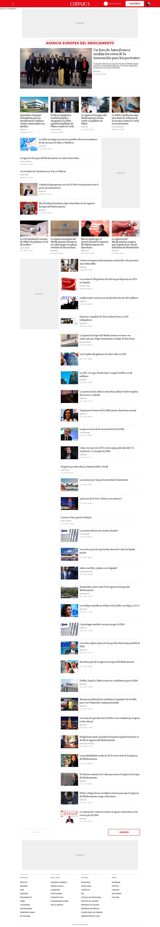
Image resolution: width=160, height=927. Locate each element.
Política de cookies (89, 901)
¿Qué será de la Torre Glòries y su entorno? (101, 498)
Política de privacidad (91, 897)
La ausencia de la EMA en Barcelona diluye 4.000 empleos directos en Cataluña (109, 393)
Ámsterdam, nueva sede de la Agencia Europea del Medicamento (105, 589)
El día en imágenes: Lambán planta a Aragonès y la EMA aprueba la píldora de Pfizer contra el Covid (62, 121)
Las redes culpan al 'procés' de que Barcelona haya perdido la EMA (110, 645)
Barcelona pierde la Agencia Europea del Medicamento (107, 662)
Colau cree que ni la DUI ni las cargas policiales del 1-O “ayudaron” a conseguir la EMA (107, 450)
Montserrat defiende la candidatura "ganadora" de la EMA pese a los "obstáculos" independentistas (108, 701)
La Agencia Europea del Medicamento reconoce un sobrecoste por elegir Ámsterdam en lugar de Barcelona (107, 337)
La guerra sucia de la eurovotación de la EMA (102, 429)
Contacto (85, 890)
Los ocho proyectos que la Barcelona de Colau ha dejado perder (107, 551)
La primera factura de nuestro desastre (99, 530)
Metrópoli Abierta (59, 882)
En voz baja (25, 916)
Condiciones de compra (91, 912)
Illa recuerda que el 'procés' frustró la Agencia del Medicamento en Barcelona (94, 243)
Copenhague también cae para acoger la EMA (102, 624)
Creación (24, 893)
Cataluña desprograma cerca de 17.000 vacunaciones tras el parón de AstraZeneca (68, 186)
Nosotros (85, 882)
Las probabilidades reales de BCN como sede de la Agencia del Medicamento (109, 757)
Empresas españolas (90, 908)
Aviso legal (86, 886)
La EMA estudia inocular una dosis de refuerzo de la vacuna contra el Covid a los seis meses (125, 119)
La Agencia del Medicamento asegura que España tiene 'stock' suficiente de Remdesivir (125, 243)
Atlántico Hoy (57, 897)
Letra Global (56, 893)
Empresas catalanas (90, 905)
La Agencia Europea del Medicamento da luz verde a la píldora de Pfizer (93, 119)
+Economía (25, 905)
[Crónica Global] (80, 4)
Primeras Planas (27, 912)
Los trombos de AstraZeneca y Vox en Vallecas (43, 171)
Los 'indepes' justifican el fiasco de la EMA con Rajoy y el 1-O (109, 605)
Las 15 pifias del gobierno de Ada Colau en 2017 (103, 354)
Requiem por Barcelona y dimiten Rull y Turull (84, 466)
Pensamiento (26, 897)
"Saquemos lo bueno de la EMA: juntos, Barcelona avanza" (108, 410)
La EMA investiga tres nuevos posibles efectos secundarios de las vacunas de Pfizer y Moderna (68, 141)
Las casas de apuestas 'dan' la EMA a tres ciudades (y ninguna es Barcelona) (110, 720)
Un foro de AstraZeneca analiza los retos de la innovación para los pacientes (116, 54)
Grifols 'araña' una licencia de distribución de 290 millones (109, 298)
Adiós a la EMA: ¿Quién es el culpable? (98, 568)
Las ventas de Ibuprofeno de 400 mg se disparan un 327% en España (108, 281)
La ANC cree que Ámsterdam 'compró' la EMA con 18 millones (106, 375)
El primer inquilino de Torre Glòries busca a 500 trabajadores (104, 318)
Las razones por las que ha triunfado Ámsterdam (104, 480)
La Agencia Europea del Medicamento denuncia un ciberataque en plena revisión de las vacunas (64, 243)
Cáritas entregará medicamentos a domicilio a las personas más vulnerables (109, 262)
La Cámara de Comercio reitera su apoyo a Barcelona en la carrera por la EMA (109, 814)
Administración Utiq (90, 916)
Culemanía (55, 890)
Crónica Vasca (57, 886)
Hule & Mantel (57, 905)
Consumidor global (60, 901)
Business (24, 886)
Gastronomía (26, 908)
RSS (82, 893)
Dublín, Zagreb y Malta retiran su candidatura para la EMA (109, 680)
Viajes (22, 901)
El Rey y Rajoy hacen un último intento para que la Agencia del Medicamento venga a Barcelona (109, 795)
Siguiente (124, 832)
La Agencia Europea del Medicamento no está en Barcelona (49, 158)
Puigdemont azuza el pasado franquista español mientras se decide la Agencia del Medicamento (109, 739)
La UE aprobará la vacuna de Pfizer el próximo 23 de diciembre (34, 242)
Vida (22, 890)
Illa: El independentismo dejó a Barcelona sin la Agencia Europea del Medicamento (67, 205)
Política (23, 882)
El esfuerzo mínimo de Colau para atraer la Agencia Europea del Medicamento (110, 776)
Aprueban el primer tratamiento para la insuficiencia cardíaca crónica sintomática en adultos (32, 121)
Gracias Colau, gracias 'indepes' (76, 517)
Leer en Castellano (8, 8)
